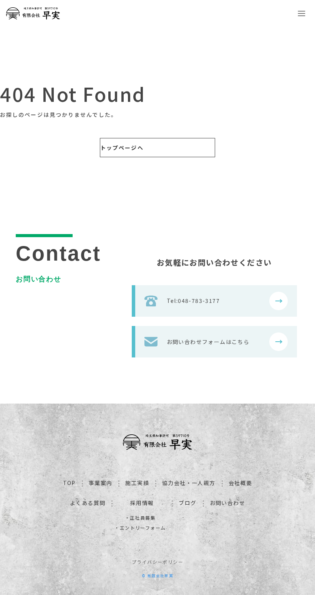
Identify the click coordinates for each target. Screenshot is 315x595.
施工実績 (137, 483)
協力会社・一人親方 (189, 483)
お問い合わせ (227, 503)
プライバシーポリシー (157, 561)
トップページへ (122, 147)
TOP (69, 483)
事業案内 (101, 483)
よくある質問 (87, 503)
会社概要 (240, 483)
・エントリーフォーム (140, 527)
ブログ (187, 503)
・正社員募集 (140, 517)
